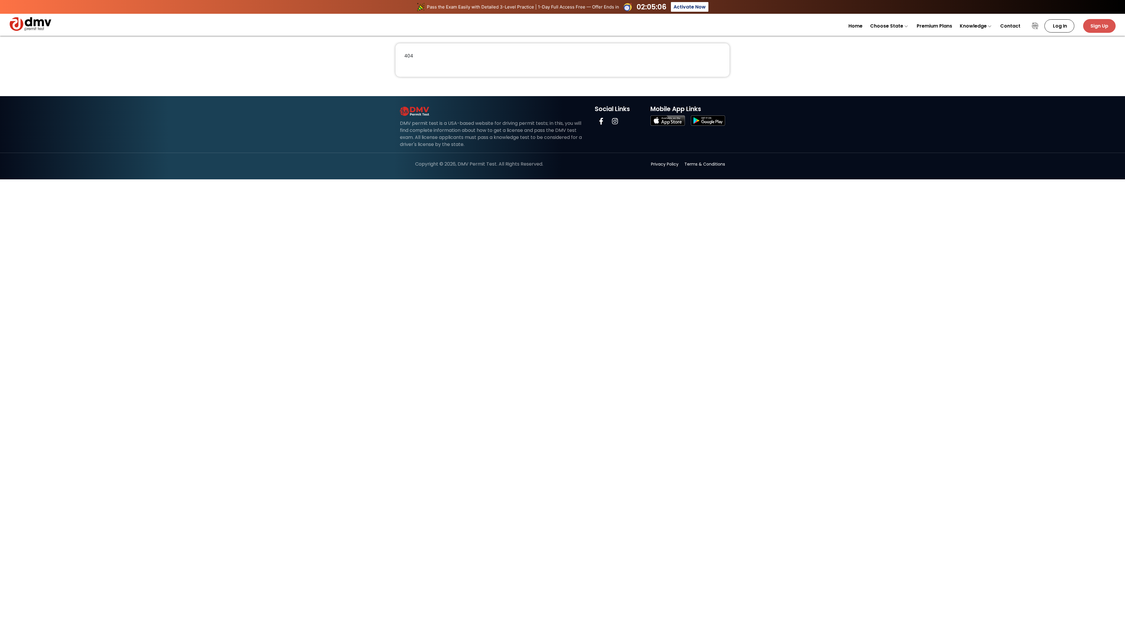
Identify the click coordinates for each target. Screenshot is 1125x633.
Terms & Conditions (704, 164)
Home (855, 26)
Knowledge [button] (974, 26)
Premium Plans (934, 26)
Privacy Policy (665, 164)
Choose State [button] (887, 26)
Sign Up (1099, 26)
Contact (1010, 26)
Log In (1059, 26)
